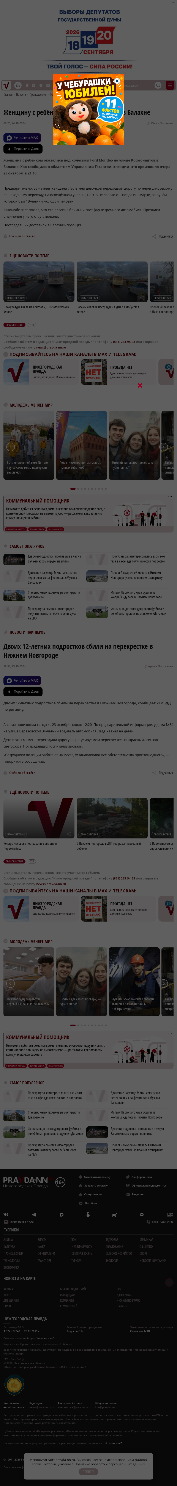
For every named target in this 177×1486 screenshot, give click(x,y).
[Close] (117, 81)
